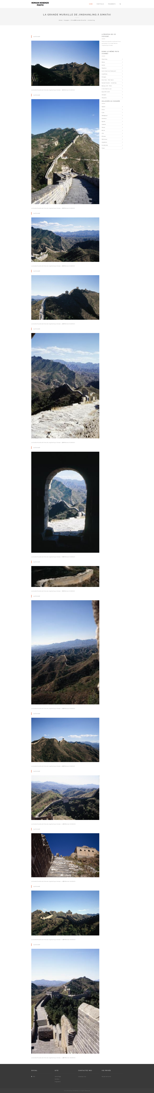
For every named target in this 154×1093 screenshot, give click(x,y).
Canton (103, 65)
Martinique (104, 139)
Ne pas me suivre (106, 1076)
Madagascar (105, 115)
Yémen (103, 127)
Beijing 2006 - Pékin (107, 85)
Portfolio (100, 4)
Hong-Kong (104, 59)
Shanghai (104, 94)
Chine (103, 109)
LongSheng (104, 74)
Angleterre (104, 142)
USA (103, 133)
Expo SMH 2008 (106, 91)
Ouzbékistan (105, 145)
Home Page (58, 1076)
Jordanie (104, 124)
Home (91, 4)
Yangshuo (104, 68)
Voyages (66, 20)
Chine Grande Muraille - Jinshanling (83, 20)
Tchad (103, 148)
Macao (103, 62)
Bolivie (103, 130)
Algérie (103, 106)
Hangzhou (104, 97)
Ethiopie (104, 136)
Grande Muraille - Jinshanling (109, 82)
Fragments (112, 4)
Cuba (103, 112)
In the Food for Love (106, 88)
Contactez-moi (82, 1076)
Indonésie (104, 118)
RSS (34, 1076)
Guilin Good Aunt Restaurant (109, 71)
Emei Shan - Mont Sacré (107, 79)
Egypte (103, 121)
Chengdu (104, 77)
